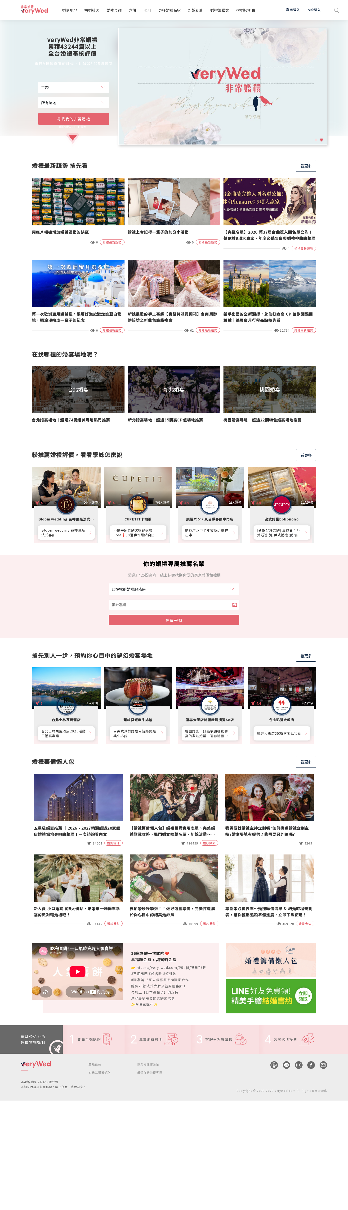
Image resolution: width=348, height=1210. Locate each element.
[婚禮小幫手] (271, 995)
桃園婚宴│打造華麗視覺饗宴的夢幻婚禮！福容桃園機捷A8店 (206, 733)
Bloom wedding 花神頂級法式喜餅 (63, 532)
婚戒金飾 (114, 10)
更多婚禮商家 (169, 10)
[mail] (321, 1065)
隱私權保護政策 (148, 1064)
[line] (284, 1065)
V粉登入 (314, 9)
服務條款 (95, 1064)
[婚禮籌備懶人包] (271, 959)
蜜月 (147, 10)
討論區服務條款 (99, 1072)
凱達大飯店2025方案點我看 (279, 733)
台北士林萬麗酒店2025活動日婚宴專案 (63, 733)
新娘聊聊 (195, 10)
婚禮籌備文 (219, 10)
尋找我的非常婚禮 (73, 118)
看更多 (306, 166)
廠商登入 (293, 9)
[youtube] (272, 1065)
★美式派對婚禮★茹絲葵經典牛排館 (134, 733)
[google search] (336, 10)
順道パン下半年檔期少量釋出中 (206, 532)
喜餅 (132, 10)
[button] (316, 140)
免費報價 (174, 620)
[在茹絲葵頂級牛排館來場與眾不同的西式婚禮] (223, 86)
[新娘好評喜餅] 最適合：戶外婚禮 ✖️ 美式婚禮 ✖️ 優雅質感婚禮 (279, 532)
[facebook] (309, 1065)
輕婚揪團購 (245, 10)
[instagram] (296, 1065)
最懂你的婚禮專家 (149, 1072)
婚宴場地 (69, 10)
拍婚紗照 (91, 10)
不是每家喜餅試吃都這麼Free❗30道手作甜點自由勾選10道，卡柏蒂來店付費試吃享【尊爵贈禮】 (136, 532)
